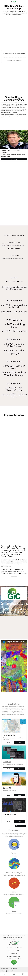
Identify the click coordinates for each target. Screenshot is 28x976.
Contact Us (14, 953)
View (19, 742)
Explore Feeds (4, 968)
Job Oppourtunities (10, 950)
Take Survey (14, 159)
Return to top (10, 947)
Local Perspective (9, 735)
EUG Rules (19, 950)
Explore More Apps (20, 825)
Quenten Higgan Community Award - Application (11, 151)
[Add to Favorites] (5, 974)
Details (8, 742)
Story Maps (7, 762)
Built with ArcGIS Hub (7, 971)
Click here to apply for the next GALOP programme (14, 288)
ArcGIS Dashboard (9, 814)
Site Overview (18, 947)
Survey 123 (7, 788)
